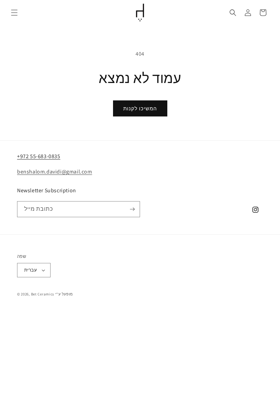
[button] (14, 12)
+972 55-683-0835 (38, 156)
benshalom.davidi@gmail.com (54, 171)
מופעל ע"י (64, 294)
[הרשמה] (132, 209)
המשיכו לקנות (140, 108)
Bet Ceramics (42, 294)
